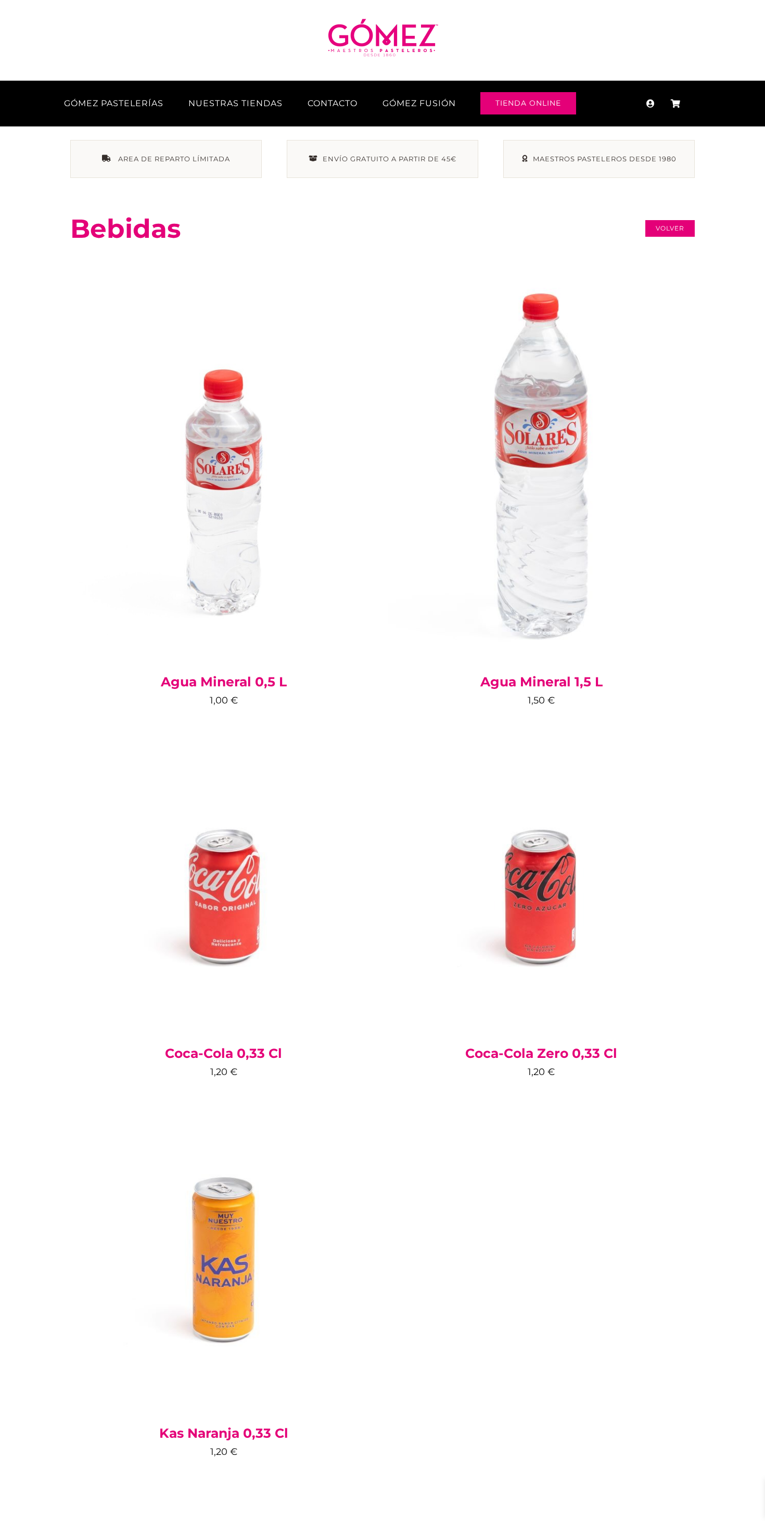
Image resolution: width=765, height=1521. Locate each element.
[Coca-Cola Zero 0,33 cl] (541, 737)
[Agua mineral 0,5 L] (223, 322)
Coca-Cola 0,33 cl (223, 1053)
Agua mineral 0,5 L (224, 681)
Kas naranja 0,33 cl (223, 1433)
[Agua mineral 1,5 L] (541, 279)
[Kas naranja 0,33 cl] (223, 1108)
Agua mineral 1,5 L (541, 681)
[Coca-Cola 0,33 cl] (223, 737)
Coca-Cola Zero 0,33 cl (541, 1053)
